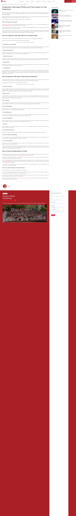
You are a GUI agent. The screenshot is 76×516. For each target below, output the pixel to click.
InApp (9, 186)
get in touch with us (25, 178)
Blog (6, 4)
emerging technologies (20, 155)
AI (31, 157)
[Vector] (3, 1)
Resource (3, 4)
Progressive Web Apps (6, 24)
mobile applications (9, 25)
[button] (28, 1)
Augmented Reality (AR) (7, 161)
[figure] (25, 42)
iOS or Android (23, 52)
